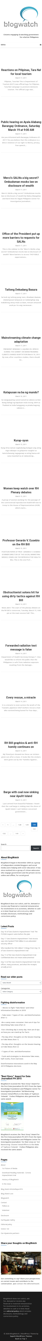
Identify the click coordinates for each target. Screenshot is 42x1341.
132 (4, 833)
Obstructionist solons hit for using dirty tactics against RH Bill (21, 596)
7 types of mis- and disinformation (16, 1051)
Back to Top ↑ (21, 1339)
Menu (3, 45)
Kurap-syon (21, 440)
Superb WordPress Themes (21, 1336)
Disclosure (5, 1215)
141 (16, 833)
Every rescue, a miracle (21, 697)
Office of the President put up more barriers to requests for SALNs (21, 237)
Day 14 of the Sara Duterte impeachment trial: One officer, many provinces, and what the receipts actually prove (20, 964)
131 (34, 829)
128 (19, 825)
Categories (5, 988)
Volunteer (6, 1210)
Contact (4, 1202)
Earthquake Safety (8, 1220)
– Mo (3, 1008)
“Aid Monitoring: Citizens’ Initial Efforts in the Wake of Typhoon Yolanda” (20, 1144)
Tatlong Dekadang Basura (21, 289)
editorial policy (23, 911)
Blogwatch (5, 1198)
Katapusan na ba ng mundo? (21, 392)
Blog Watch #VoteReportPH (12, 1189)
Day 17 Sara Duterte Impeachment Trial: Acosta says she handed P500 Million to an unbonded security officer (19, 941)
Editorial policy (6, 1224)
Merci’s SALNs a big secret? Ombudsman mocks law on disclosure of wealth (21, 181)
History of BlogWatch (10, 1179)
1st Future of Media (9, 1168)
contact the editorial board (28, 1283)
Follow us (5, 1206)
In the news (6, 1184)
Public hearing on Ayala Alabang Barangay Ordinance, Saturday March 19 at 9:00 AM (21, 126)
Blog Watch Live (7, 1193)
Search (3, 844)
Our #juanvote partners (10, 1233)
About (3, 1165)
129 (27, 825)
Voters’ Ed (5, 1229)
